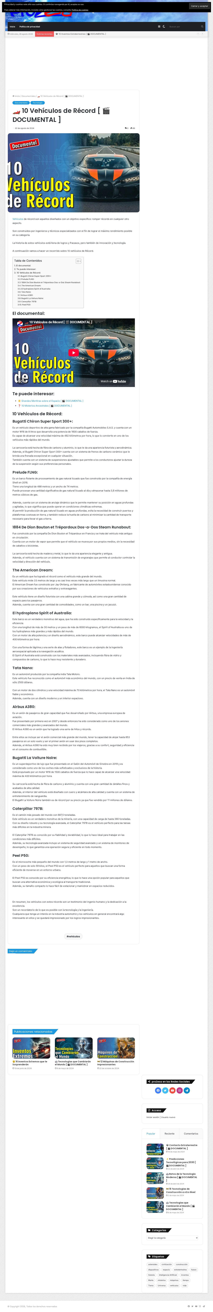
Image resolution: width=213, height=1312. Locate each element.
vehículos (74, 936)
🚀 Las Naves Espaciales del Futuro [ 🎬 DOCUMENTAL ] (83, 34)
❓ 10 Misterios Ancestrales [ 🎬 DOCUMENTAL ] (45, 405)
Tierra (150, 1285)
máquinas (174, 1280)
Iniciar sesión (153, 1117)
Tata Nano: (26, 292)
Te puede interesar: (26, 269)
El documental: (23, 265)
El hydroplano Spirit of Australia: (36, 289)
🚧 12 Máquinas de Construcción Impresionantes (115, 1063)
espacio (166, 1269)
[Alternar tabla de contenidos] (76, 261)
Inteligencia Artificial (168, 1275)
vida (184, 1285)
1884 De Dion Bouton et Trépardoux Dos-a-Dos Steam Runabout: (50, 282)
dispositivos (153, 1269)
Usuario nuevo (168, 1117)
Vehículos (17, 219)
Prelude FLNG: (27, 279)
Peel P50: (26, 304)
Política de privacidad (29, 26)
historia (151, 1275)
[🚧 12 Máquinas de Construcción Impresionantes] (116, 1048)
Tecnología (37, 103)
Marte (150, 1280)
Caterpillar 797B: (29, 301)
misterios (162, 1280)
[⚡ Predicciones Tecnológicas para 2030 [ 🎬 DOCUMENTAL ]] (155, 1163)
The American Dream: (31, 285)
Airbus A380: (27, 295)
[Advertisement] (106, 63)
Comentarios (191, 1133)
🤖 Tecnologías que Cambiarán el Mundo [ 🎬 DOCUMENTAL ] (73, 1063)
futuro (193, 1269)
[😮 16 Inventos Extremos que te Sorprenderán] (31, 1048)
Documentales (29, 96)
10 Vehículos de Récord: (29, 272)
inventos (185, 1275)
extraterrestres (180, 1269)
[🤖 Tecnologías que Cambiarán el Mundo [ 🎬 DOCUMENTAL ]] (74, 1048)
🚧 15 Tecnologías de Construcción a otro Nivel (180, 1190)
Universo (162, 1285)
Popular (151, 1133)
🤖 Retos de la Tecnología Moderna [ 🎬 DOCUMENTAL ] (181, 1177)
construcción (181, 1264)
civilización (167, 1264)
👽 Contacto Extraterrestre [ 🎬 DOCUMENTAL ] (181, 1147)
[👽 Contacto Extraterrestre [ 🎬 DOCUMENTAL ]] (155, 1149)
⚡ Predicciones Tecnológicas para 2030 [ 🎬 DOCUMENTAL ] (181, 1162)
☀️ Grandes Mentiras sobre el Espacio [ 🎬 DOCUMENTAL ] (50, 400)
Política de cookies (80, 10)
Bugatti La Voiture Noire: (32, 298)
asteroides (152, 1264)
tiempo (186, 1280)
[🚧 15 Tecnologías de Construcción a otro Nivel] (155, 1193)
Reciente (169, 1133)
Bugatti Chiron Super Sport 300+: (36, 276)
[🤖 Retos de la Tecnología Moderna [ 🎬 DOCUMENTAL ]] (155, 1178)
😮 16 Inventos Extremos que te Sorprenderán (29, 1063)
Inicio (12, 26)
